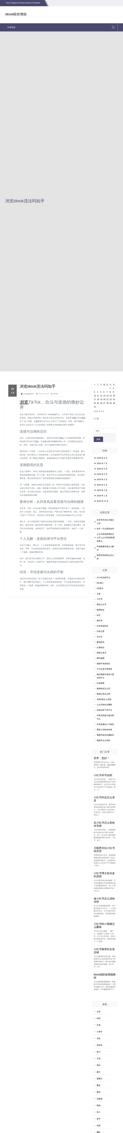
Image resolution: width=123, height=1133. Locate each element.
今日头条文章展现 (104, 669)
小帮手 (99, 1032)
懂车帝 (99, 621)
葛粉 (99, 1092)
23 (114, 399)
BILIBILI (100, 583)
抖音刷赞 (100, 683)
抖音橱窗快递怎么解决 (105, 548)
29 (111, 403)
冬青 (99, 1025)
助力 (99, 1052)
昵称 (99, 1105)
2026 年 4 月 (102, 479)
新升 (99, 1119)
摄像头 (99, 1079)
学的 (99, 1038)
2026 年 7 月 (102, 463)
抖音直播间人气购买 (105, 724)
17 (95, 399)
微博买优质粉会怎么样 (105, 557)
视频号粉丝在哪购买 (105, 735)
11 (98, 396)
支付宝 (99, 637)
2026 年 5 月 (102, 474)
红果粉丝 (100, 647)
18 (98, 399)
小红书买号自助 (103, 775)
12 (101, 396)
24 (95, 403)
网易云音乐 (101, 653)
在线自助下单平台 (104, 710)
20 (104, 399)
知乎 (38, 421)
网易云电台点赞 (103, 694)
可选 (99, 1059)
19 (101, 399)
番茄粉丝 (100, 642)
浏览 (24, 402)
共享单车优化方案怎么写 (105, 521)
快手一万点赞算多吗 (105, 529)
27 (104, 403)
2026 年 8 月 (102, 458)
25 (98, 403)
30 (114, 403)
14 (107, 396)
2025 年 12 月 (102, 501)
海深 (99, 1125)
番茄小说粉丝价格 (104, 730)
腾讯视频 (100, 658)
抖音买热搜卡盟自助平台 (105, 717)
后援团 (99, 1099)
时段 (99, 1018)
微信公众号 (101, 604)
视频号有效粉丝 (103, 664)
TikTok (55, 394)
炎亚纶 (99, 1045)
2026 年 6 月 (102, 469)
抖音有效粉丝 (102, 626)
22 (111, 399)
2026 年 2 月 (102, 490)
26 (101, 403)
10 (95, 396)
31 (95, 407)
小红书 (99, 599)
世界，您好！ (102, 758)
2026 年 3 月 (102, 485)
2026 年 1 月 (102, 496)
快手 (99, 615)
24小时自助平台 (28, 394)
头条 (99, 594)
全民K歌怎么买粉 (104, 699)
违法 (83, 418)
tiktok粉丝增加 (16, 14)
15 (111, 396)
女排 (99, 1012)
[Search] (113, 27)
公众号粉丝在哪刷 (104, 705)
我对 (99, 1065)
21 (107, 399)
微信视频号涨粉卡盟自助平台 (105, 676)
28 (107, 403)
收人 (99, 1112)
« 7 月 (96, 419)
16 (114, 396)
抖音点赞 (100, 631)
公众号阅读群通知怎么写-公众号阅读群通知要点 (106, 537)
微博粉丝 (100, 610)
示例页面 (11, 27)
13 (104, 396)
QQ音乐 (100, 588)
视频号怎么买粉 (103, 740)
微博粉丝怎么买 (103, 689)
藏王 (99, 1072)
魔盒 (99, 1085)
